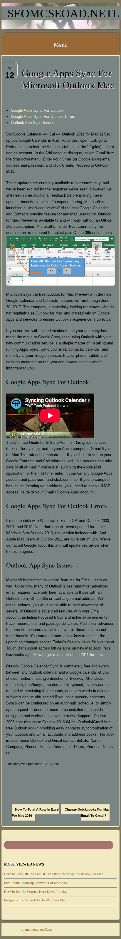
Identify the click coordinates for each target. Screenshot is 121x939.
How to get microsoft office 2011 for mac (68, 654)
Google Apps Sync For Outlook (37, 110)
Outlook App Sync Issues (32, 122)
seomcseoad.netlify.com (38, 929)
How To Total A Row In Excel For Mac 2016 (35, 812)
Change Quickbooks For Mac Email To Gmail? (87, 812)
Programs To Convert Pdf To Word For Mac (35, 900)
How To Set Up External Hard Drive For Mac (36, 891)
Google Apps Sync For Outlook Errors (43, 116)
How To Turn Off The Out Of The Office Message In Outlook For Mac (53, 874)
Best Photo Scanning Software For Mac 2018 (36, 883)
